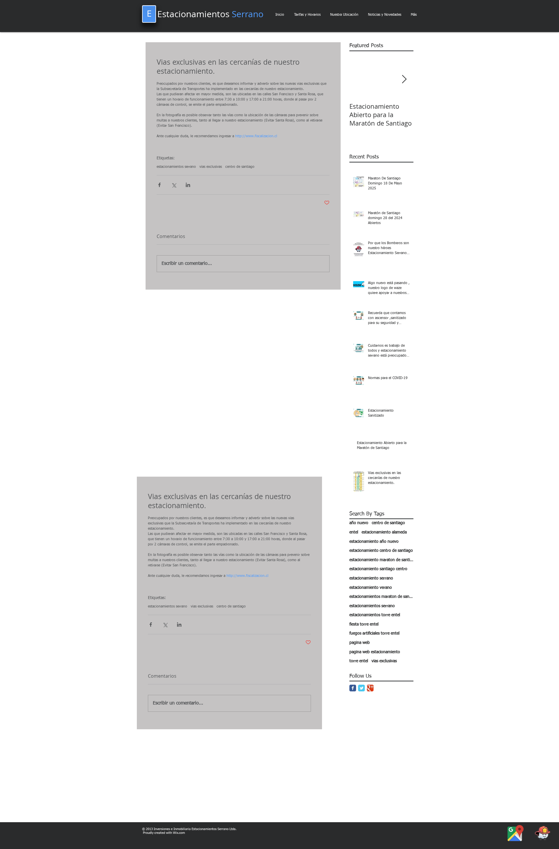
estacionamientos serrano (176, 167)
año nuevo (358, 523)
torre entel (358, 661)
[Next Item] (404, 79)
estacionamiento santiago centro (378, 569)
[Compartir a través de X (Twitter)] (173, 185)
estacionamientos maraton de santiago (381, 597)
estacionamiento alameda (384, 532)
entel (353, 532)
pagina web (359, 643)
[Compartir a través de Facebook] (159, 185)
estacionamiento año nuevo (374, 542)
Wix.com (179, 832)
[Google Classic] (370, 688)
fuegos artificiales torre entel (374, 633)
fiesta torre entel (363, 624)
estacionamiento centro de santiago (381, 551)
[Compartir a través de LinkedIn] (188, 185)
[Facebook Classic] (352, 688)
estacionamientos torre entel (374, 615)
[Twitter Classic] (361, 688)
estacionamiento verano (370, 588)
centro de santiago (239, 167)
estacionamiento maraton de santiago (381, 560)
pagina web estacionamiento (374, 652)
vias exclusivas (210, 167)
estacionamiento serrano (371, 578)
